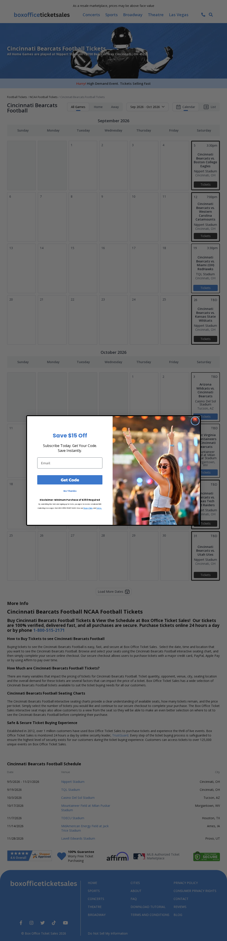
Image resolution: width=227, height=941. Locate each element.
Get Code (70, 479)
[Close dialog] (195, 421)
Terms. (99, 508)
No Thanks (69, 491)
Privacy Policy (88, 508)
